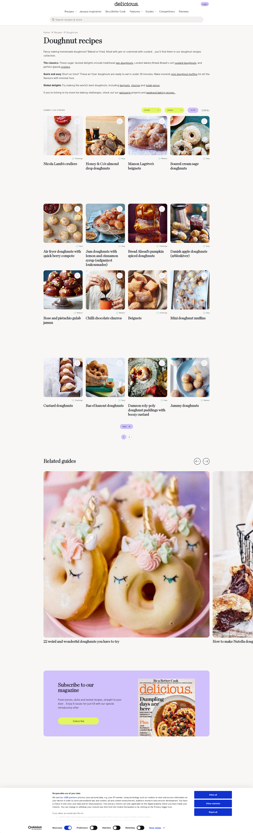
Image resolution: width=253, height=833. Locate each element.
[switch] (93, 828)
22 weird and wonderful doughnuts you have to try (81, 641)
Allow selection (213, 803)
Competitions (167, 11)
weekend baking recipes (160, 92)
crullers (65, 66)
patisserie (125, 92)
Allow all (213, 795)
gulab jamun (153, 85)
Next (125, 426)
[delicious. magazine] (126, 4)
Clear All (205, 110)
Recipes (69, 11)
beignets (125, 85)
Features (135, 11)
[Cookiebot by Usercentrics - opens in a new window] (35, 828)
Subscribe (78, 721)
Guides (149, 11)
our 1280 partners (68, 797)
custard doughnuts (185, 62)
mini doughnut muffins (184, 74)
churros (135, 85)
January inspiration (90, 11)
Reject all (213, 812)
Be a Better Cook (116, 11)
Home (46, 32)
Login (204, 4)
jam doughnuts (124, 62)
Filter (192, 110)
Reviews (184, 11)
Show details (155, 828)
